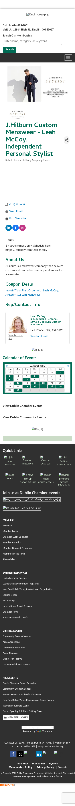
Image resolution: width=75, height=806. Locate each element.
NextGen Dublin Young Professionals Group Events (28, 700)
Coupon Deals (10, 595)
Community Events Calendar (17, 636)
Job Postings (9, 600)
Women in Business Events (16, 706)
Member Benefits (12, 542)
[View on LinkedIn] (8, 230)
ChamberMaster (46, 776)
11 (26, 379)
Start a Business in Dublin (15, 617)
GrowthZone (20, 776)
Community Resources (14, 647)
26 (35, 386)
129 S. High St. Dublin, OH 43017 (35, 743)
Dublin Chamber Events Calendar (19, 683)
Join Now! (8, 525)
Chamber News (10, 612)
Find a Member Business (15, 578)
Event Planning (10, 653)
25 (26, 386)
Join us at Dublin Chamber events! (32, 493)
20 (43, 383)
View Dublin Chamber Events (22, 406)
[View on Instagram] (22, 230)
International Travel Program (17, 606)
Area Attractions (11, 642)
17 (18, 383)
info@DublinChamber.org (51, 746)
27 (43, 386)
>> (68, 366)
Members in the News (14, 554)
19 (35, 383)
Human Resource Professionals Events (22, 694)
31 (18, 390)
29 (60, 386)
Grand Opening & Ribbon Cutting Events (23, 711)
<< (6, 366)
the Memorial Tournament (16, 664)
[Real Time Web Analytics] (7, 784)
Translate (47, 731)
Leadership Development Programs (21, 583)
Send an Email (39, 336)
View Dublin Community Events (24, 417)
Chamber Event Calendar (15, 537)
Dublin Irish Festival (12, 659)
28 (51, 386)
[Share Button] (67, 140)
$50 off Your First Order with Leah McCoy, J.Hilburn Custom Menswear (32, 293)
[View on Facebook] (15, 230)
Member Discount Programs (17, 548)
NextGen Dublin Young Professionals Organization (28, 589)
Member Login (10, 531)
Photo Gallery (10, 559)
